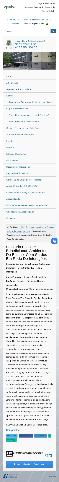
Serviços (10, 96)
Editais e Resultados (16, 154)
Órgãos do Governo (46, 3)
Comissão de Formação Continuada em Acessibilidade (25, 195)
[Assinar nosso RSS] (50, 456)
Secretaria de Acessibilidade (26, 46)
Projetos (10, 147)
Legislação (50, 7)
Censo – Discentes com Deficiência (23, 128)
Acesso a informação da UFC (36, 20)
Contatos (10, 218)
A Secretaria (12, 83)
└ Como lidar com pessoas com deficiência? (27, 115)
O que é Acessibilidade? (17, 108)
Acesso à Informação (34, 7)
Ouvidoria (15, 24)
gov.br (9, 7)
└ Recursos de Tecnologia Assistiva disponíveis (29, 102)
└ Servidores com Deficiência (20, 134)
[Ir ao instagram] (46, 456)
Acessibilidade (48, 11)
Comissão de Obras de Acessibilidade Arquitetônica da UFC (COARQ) (24, 183)
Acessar (52, 476)
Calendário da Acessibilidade (20, 212)
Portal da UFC (13, 20)
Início (8, 76)
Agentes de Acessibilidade (18, 89)
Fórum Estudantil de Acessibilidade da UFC (27, 205)
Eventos (10, 141)
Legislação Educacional (17, 173)
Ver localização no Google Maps (30, 464)
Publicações (12, 160)
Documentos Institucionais (18, 167)
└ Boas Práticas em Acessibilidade (22, 121)
